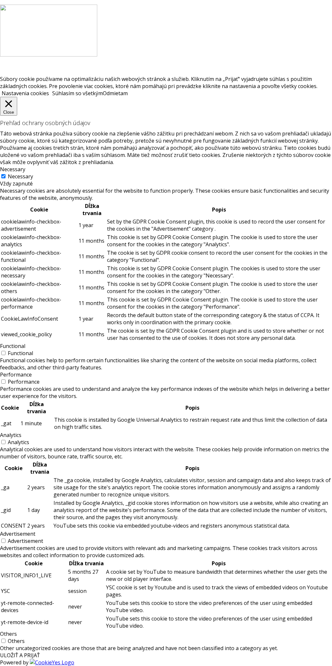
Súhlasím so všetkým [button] (77, 93)
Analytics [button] (10, 435)
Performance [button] (16, 374)
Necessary (20, 176)
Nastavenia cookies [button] (25, 93)
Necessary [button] (12, 169)
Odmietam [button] (115, 93)
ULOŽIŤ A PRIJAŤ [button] (20, 655)
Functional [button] (12, 346)
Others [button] (8, 633)
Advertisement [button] (17, 533)
